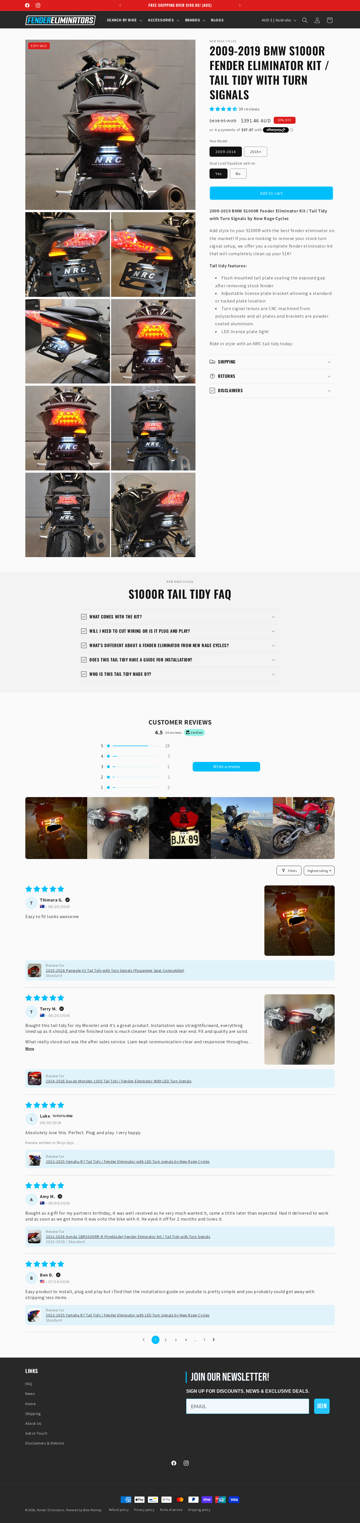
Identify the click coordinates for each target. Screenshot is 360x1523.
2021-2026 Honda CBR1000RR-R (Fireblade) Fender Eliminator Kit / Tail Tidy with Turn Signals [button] (128, 1236)
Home (30, 1403)
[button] (124, 20)
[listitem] (56, 828)
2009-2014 (225, 151)
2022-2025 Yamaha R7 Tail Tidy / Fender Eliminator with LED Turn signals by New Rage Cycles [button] (128, 1161)
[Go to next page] (215, 1340)
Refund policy (119, 1510)
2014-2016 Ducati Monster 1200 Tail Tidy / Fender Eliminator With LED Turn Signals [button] (119, 1081)
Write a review (226, 767)
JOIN (322, 1406)
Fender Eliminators (50, 1510)
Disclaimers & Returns (44, 1443)
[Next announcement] (240, 5)
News (30, 1393)
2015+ (255, 151)
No (238, 173)
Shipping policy (199, 1510)
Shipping (33, 1413)
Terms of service (171, 1510)
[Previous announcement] (120, 5)
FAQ (28, 1383)
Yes (218, 173)
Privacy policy (144, 1510)
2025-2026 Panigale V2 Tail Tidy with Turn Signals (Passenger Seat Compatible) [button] (115, 970)
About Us (33, 1423)
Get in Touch (36, 1433)
